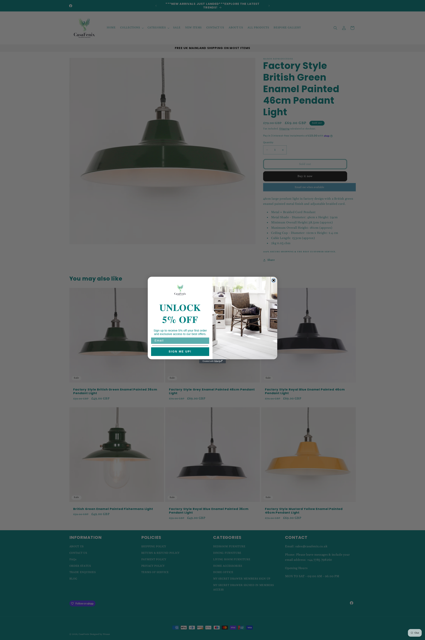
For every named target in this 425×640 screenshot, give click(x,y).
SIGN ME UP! (180, 351)
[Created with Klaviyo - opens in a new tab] (212, 361)
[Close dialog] (274, 280)
